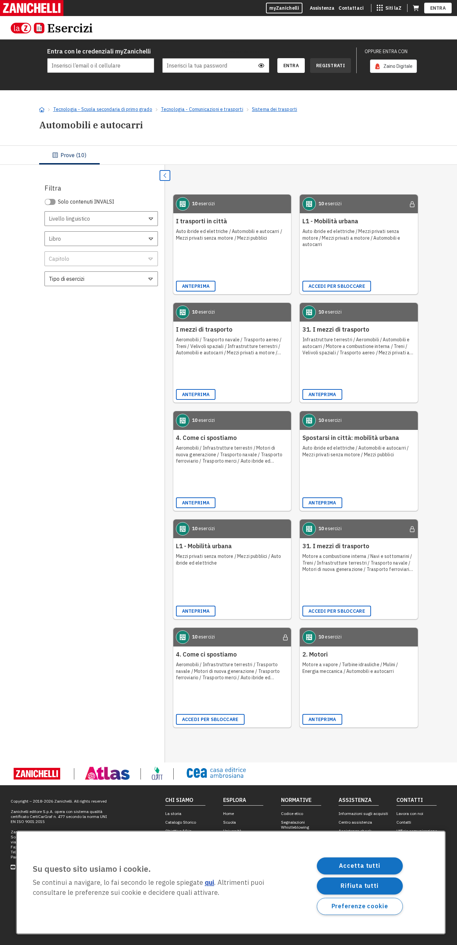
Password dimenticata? (245, 51)
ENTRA (438, 8)
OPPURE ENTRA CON (386, 51)
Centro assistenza (355, 822)
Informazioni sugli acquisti (363, 813)
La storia (173, 813)
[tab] (69, 155)
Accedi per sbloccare (336, 286)
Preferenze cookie (360, 906)
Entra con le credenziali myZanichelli (99, 51)
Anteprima (196, 286)
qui (209, 882)
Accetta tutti (359, 865)
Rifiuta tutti (360, 886)
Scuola (229, 822)
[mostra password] (261, 66)
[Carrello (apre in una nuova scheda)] (416, 8)
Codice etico (292, 813)
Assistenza (322, 8)
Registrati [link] (330, 66)
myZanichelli (284, 8)
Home (228, 813)
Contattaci (351, 8)
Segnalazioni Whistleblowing (295, 825)
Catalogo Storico (180, 822)
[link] (393, 66)
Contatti (403, 822)
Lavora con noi (409, 813)
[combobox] (101, 218)
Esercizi (70, 28)
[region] (231, 882)
